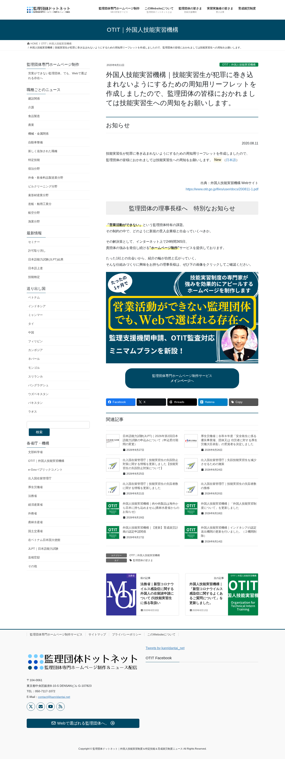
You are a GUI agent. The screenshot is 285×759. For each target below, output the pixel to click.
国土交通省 (35, 531)
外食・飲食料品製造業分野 (45, 177)
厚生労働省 (35, 487)
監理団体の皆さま (143, 560)
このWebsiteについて (161, 634)
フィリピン (35, 341)
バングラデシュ (38, 385)
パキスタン (35, 402)
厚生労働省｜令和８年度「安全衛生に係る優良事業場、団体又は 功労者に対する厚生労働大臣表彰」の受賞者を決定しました (229, 440)
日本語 (231, 160)
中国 (31, 332)
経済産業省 (35, 504)
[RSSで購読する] (60, 706)
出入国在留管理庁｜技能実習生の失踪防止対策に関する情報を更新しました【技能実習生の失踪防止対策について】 (150, 464)
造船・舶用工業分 (40, 204)
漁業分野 (34, 221)
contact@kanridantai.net (54, 696)
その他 (32, 566)
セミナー (34, 242)
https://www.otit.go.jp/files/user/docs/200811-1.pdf (222, 189)
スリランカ (35, 376)
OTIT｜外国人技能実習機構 (239, 64)
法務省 (32, 496)
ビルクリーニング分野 (42, 186)
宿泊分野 (34, 168)
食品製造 (34, 116)
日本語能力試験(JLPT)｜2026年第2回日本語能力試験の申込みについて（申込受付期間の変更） (150, 440)
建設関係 (34, 98)
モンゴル (34, 367)
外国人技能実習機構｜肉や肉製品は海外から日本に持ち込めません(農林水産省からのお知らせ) (151, 507)
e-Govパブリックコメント (45, 469)
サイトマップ (97, 634)
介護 (31, 107)
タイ (31, 323)
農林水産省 (35, 522)
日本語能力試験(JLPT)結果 (45, 259)
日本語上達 (35, 268)
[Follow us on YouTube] (50, 706)
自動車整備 (35, 142)
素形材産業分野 (38, 195)
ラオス (32, 411)
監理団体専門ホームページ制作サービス (56, 634)
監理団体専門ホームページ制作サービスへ (182, 378)
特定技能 (34, 160)
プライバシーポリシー (126, 634)
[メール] (41, 706)
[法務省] (121, 589)
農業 (31, 124)
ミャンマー (35, 315)
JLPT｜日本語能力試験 (43, 548)
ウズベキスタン (38, 394)
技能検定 (34, 277)
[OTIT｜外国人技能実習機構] (243, 589)
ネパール (34, 358)
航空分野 (34, 212)
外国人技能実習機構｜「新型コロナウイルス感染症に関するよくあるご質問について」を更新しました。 (206, 593)
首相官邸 (34, 557)
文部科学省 (35, 452)
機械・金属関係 (38, 133)
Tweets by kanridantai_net (165, 648)
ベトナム (34, 297)
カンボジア (35, 350)
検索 (39, 432)
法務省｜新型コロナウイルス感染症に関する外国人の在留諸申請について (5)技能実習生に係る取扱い (157, 593)
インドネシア (37, 306)
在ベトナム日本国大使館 (44, 540)
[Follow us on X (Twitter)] (31, 706)
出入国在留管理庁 (40, 478)
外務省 (32, 513)
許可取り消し (37, 250)
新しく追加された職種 (42, 151)
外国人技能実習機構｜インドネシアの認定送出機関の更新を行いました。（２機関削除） (228, 531)
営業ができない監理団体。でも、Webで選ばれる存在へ (57, 76)
